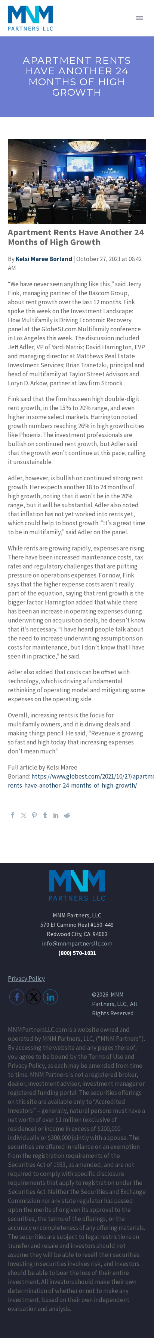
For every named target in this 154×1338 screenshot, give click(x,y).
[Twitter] (24, 815)
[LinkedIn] (56, 815)
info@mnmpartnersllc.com (77, 943)
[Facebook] (13, 815)
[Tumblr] (45, 815)
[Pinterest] (34, 815)
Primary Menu (139, 18)
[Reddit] (67, 815)
